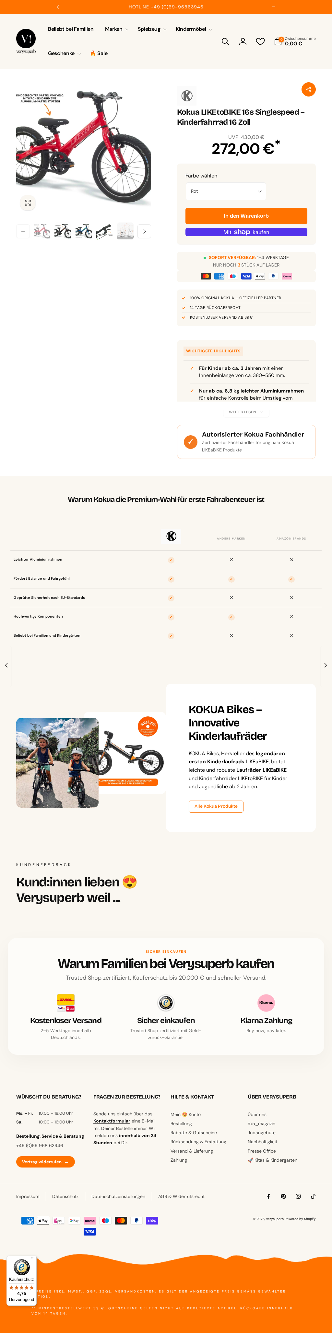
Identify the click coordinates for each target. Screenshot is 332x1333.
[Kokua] (186, 96)
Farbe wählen (201, 175)
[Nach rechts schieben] (273, 7)
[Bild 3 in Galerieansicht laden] (84, 231)
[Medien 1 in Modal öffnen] (83, 147)
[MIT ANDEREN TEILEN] (309, 89)
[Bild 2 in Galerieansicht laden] (62, 231)
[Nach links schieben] (58, 7)
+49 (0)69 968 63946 (39, 1145)
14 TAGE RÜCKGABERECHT (215, 307)
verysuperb (275, 1219)
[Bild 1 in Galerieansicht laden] (42, 231)
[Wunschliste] (260, 41)
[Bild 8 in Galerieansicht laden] (125, 231)
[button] (115, 29)
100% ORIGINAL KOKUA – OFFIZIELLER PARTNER (235, 298)
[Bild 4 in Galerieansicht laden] (104, 231)
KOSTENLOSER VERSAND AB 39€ (221, 317)
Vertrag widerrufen (45, 1161)
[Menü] (33, 1259)
